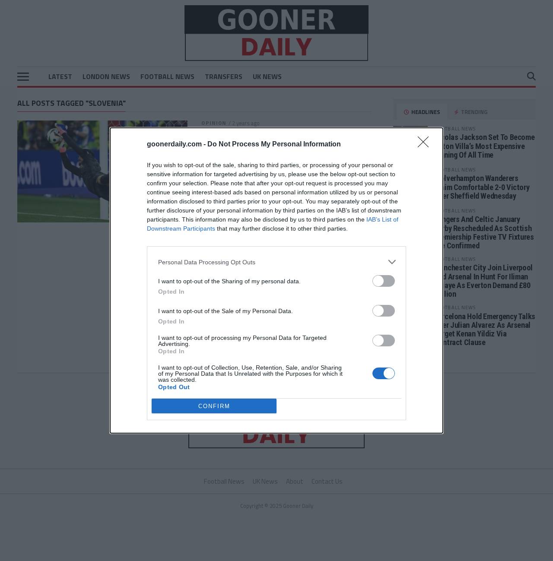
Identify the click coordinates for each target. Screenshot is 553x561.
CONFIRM (214, 406)
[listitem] (276, 261)
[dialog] (276, 280)
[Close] (426, 144)
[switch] (383, 281)
